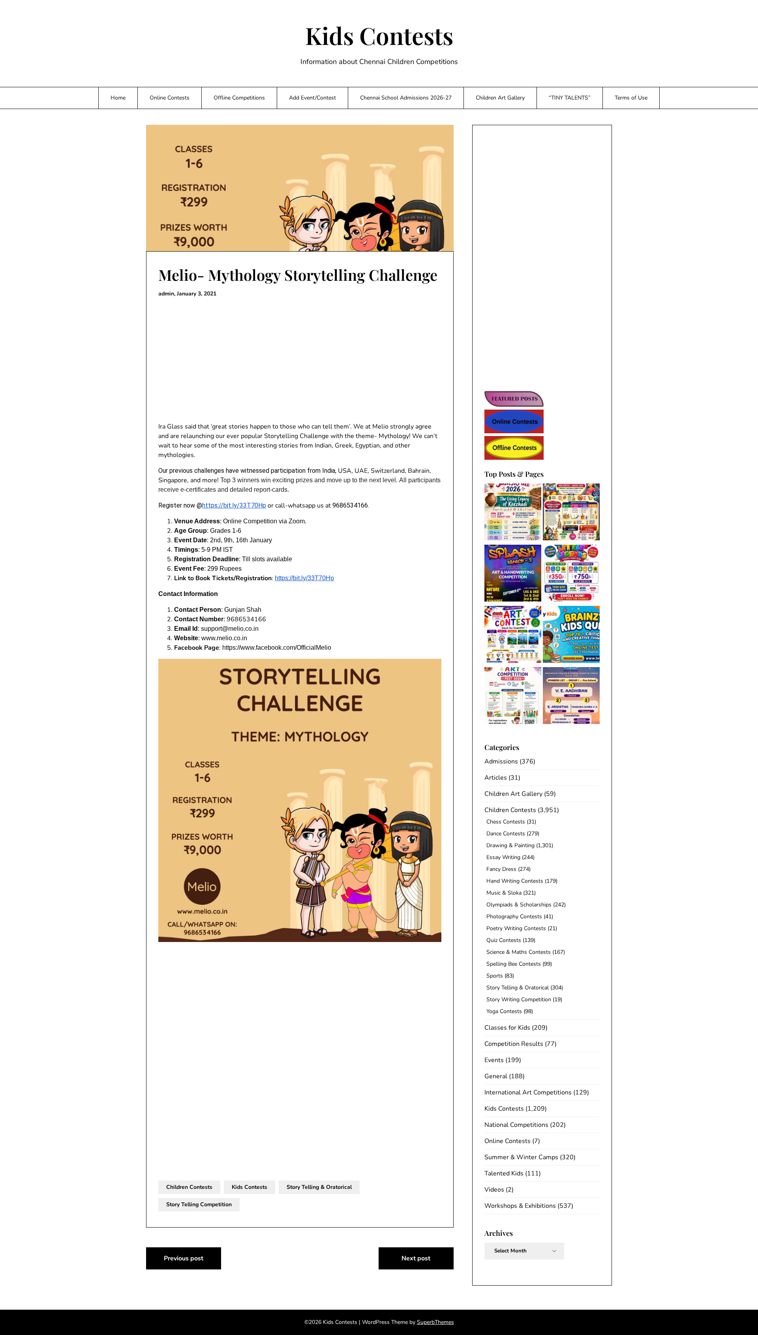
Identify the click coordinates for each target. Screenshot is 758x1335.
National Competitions (516, 1125)
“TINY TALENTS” (570, 98)
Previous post (183, 1258)
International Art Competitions (528, 1092)
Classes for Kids (507, 1027)
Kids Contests (379, 35)
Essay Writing (503, 857)
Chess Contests (505, 821)
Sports (494, 976)
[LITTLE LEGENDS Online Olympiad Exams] (571, 574)
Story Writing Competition (518, 999)
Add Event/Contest (312, 98)
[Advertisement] (299, 360)
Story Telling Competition (199, 1204)
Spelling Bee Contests (513, 964)
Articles (495, 777)
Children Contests (189, 1187)
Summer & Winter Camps (521, 1157)
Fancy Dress (501, 869)
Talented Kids (503, 1173)
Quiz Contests (503, 940)
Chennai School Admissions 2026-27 (406, 98)
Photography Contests (514, 916)
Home (118, 98)
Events (494, 1060)
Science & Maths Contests (518, 952)
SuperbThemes (435, 1322)
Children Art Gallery (500, 98)
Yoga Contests (504, 1011)
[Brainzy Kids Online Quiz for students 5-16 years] (571, 636)
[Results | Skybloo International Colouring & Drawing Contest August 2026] (571, 697)
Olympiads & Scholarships (519, 904)
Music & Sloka (504, 893)
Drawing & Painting (510, 845)
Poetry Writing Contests (516, 928)
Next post (416, 1258)
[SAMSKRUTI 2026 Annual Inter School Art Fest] (512, 513)
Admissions (501, 761)
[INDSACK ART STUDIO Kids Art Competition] (512, 636)
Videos (494, 1189)
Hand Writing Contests (514, 881)
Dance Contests (505, 833)
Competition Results (513, 1044)
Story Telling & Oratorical (319, 1187)
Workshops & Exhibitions (520, 1206)
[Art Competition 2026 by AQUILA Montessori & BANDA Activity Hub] (512, 697)
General (495, 1076)
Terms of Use (631, 98)
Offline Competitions (239, 98)
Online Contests (170, 98)
